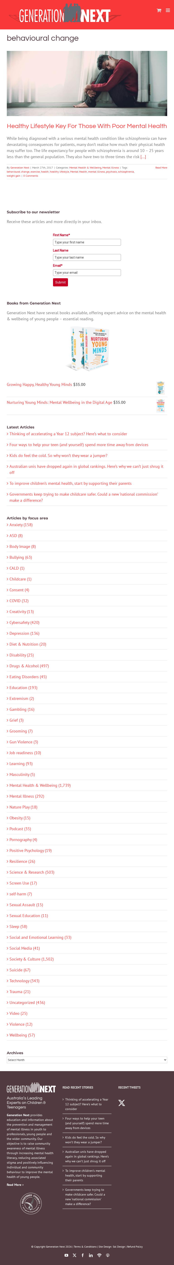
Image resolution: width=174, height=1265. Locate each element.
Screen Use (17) (23, 883)
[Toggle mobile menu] (168, 10)
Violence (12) (21, 1024)
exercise (35, 171)
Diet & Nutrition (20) (28, 644)
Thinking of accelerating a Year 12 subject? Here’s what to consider (68, 433)
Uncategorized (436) (27, 1002)
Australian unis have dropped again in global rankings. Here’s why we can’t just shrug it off (87, 1156)
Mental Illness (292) (27, 796)
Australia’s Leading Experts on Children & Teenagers (26, 1102)
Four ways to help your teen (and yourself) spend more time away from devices (79, 444)
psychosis (111, 171)
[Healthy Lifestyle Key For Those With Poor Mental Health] (87, 83)
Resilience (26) (22, 861)
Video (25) (18, 1013)
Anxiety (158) (21, 524)
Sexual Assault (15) (26, 904)
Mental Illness (103, 91)
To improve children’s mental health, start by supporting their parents (71, 483)
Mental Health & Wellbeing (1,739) (40, 785)
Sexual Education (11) (29, 915)
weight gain (13, 175)
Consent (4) (19, 589)
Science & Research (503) (32, 872)
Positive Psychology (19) (31, 850)
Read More (161, 167)
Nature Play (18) (23, 807)
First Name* (61, 235)
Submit (60, 282)
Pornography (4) (23, 839)
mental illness (96, 171)
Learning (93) (21, 763)
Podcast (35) (20, 828)
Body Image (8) (23, 546)
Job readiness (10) (25, 752)
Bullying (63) (21, 557)
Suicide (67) (20, 970)
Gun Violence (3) (24, 741)
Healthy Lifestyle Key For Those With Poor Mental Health (87, 77)
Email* (58, 265)
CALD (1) (17, 568)
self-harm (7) (21, 893)
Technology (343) (24, 980)
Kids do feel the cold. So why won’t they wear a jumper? (58, 455)
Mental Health (78, 171)
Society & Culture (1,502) (32, 959)
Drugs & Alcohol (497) (29, 665)
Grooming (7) (21, 731)
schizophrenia (126, 171)
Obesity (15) (20, 817)
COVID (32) (19, 600)
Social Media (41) (25, 948)
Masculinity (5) (22, 774)
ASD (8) (16, 535)
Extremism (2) (22, 698)
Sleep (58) (18, 926)
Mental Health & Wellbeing (78, 91)
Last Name (60, 250)
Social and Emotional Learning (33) (40, 937)
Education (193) (23, 687)
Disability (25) (22, 655)
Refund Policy (135, 1246)
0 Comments (30, 175)
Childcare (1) (20, 579)
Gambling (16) (22, 709)
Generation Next (19, 167)
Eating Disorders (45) (28, 676)
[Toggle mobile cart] (159, 10)
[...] (143, 156)
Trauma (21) (20, 991)
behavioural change (18, 171)
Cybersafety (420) (24, 622)
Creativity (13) (22, 611)
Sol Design (119, 1246)
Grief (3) (17, 720)
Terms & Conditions (85, 1246)
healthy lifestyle (59, 171)
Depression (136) (24, 633)
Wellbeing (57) (22, 1035)
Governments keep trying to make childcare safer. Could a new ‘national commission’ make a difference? (85, 1197)
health (45, 171)
